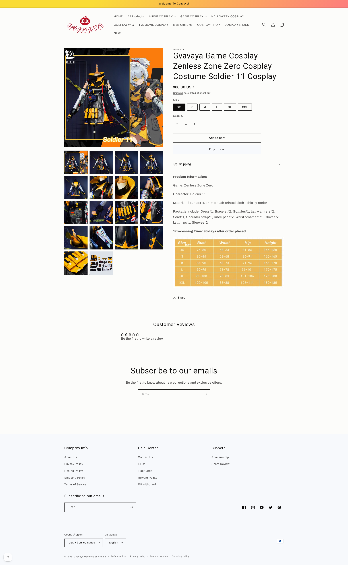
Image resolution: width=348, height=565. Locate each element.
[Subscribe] (205, 394)
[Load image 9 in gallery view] (76, 212)
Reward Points (148, 477)
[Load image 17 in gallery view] (76, 263)
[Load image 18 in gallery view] (101, 263)
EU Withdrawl (147, 484)
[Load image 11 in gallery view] (126, 212)
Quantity (178, 115)
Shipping (178, 93)
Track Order (145, 470)
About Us (70, 457)
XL (230, 107)
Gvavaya (79, 556)
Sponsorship (220, 457)
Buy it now (217, 149)
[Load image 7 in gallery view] (126, 187)
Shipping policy (180, 556)
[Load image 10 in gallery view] (101, 212)
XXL (245, 107)
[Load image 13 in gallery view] (76, 237)
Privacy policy (138, 556)
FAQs (142, 463)
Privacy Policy (73, 463)
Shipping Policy (74, 477)
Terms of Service (75, 484)
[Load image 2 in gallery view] (101, 162)
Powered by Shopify (95, 556)
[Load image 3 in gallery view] (126, 162)
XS (179, 107)
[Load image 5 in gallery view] (76, 187)
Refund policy (118, 556)
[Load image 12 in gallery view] (151, 212)
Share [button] (181, 297)
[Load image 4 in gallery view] (151, 162)
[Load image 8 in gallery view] (151, 187)
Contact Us (145, 457)
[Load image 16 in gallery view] (151, 237)
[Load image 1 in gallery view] (76, 162)
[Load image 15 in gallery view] (126, 237)
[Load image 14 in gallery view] (101, 237)
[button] (162, 16)
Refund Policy (73, 470)
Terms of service (159, 556)
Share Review (221, 463)
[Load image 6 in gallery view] (101, 187)
